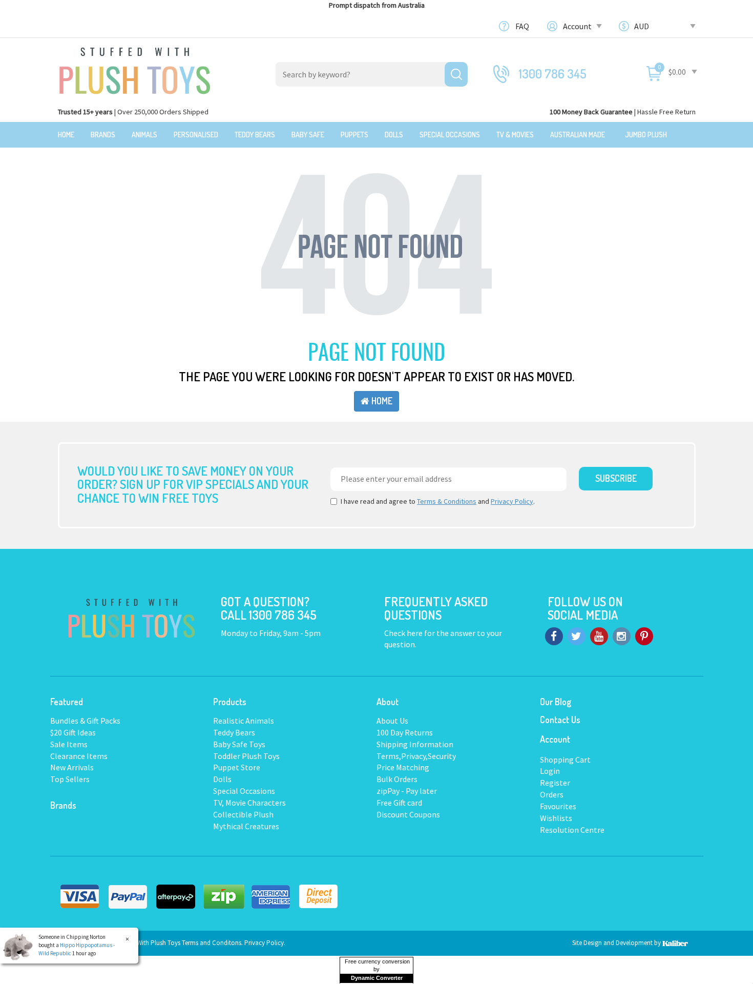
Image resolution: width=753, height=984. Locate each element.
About (387, 701)
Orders (551, 794)
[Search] (456, 74)
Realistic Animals (243, 720)
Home (66, 134)
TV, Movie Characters (249, 802)
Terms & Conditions (446, 501)
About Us (392, 720)
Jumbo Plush (646, 134)
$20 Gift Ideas (73, 732)
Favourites (558, 806)
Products (229, 701)
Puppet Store (236, 767)
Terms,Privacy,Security (416, 756)
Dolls (394, 134)
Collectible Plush (243, 814)
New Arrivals (72, 767)
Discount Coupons (408, 814)
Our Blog (555, 701)
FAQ (522, 26)
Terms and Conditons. (213, 942)
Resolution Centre (572, 830)
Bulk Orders (396, 779)
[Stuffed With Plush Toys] (135, 67)
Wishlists (556, 818)
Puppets (354, 134)
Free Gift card (399, 802)
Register (555, 782)
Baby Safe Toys (239, 744)
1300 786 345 (553, 73)
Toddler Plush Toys (246, 756)
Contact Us (560, 719)
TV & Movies (515, 134)
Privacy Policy (512, 501)
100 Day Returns (404, 732)
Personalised (196, 134)
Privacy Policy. (264, 942)
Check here (404, 633)
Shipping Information (414, 744)
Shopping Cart (565, 759)
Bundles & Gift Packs (85, 720)
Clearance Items (79, 756)
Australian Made (577, 134)
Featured (66, 701)
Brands (103, 134)
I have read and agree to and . (438, 501)
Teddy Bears (255, 134)
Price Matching (402, 767)
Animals (144, 134)
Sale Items (69, 744)
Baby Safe (307, 134)
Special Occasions (450, 134)
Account (578, 26)
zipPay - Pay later (406, 791)
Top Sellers (70, 779)
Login (550, 771)
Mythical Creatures (246, 826)
